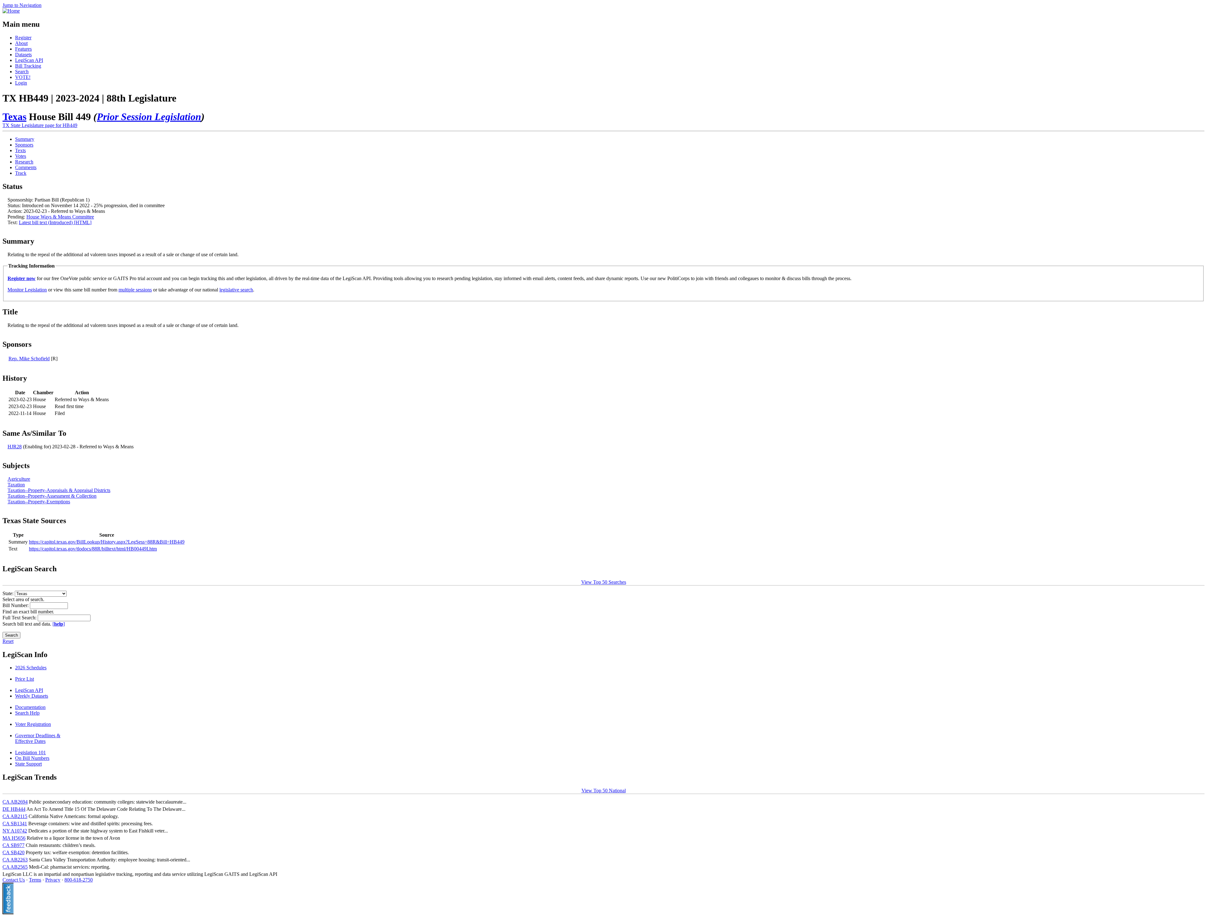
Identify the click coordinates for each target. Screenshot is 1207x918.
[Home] (11, 11)
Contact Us (14, 879)
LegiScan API (29, 60)
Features (23, 49)
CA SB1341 (15, 823)
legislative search (236, 289)
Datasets (23, 54)
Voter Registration (33, 724)
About (21, 43)
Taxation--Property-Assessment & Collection (52, 496)
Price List (24, 679)
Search (22, 71)
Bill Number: (16, 605)
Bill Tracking (28, 66)
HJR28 (15, 446)
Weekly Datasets (31, 696)
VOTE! (22, 77)
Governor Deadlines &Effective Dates (37, 738)
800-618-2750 (78, 879)
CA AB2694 (15, 802)
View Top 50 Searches (603, 582)
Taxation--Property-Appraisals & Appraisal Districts (59, 490)
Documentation (30, 707)
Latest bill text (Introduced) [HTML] (55, 222)
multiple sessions (135, 289)
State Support (28, 763)
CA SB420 (14, 852)
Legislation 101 (30, 752)
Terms (35, 879)
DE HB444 (14, 809)
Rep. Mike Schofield (29, 358)
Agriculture (19, 479)
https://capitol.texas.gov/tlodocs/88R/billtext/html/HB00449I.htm (93, 548)
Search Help (27, 713)
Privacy (52, 879)
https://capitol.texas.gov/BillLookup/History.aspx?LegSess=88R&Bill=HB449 (107, 542)
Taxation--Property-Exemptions (39, 501)
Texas (14, 116)
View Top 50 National (603, 790)
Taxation (16, 484)
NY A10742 (15, 830)
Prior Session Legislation (149, 116)
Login (21, 83)
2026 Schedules (31, 667)
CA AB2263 (15, 859)
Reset (8, 641)
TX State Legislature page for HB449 (40, 125)
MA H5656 (14, 838)
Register (23, 37)
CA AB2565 (15, 867)
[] (58, 624)
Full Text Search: (20, 617)
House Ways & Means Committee (60, 216)
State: (9, 593)
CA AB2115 (15, 816)
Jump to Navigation (22, 5)
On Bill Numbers (32, 758)
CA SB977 (14, 845)
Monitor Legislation (27, 289)
